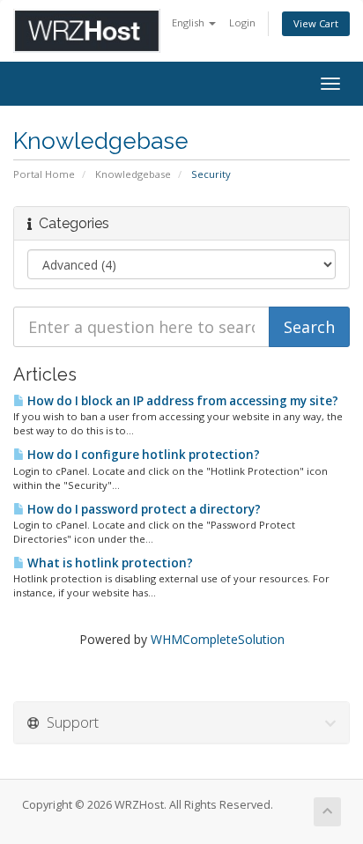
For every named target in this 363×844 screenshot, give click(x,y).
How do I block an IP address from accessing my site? (181, 401)
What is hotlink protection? (109, 563)
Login (242, 22)
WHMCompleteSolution (218, 639)
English (189, 22)
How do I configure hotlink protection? (142, 455)
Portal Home (44, 174)
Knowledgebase (133, 174)
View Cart (315, 23)
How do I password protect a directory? (143, 509)
